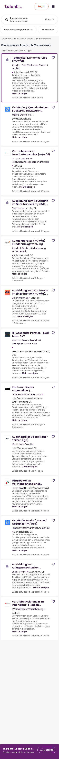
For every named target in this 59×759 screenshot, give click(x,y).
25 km (48, 19)
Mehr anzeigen (20, 93)
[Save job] (53, 57)
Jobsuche (6, 39)
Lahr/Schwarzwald (23, 39)
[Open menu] (53, 6)
